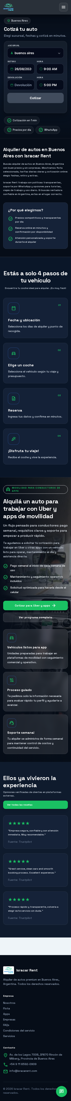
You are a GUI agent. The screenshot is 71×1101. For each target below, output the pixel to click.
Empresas (9, 1019)
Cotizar (35, 98)
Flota (6, 1008)
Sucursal (14, 45)
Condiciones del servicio (19, 1030)
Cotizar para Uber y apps (35, 605)
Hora (40, 61)
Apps (6, 1014)
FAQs (6, 1025)
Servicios (9, 1036)
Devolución (15, 77)
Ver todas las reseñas (20, 804)
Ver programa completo (35, 617)
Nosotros (9, 1003)
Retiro (12, 61)
